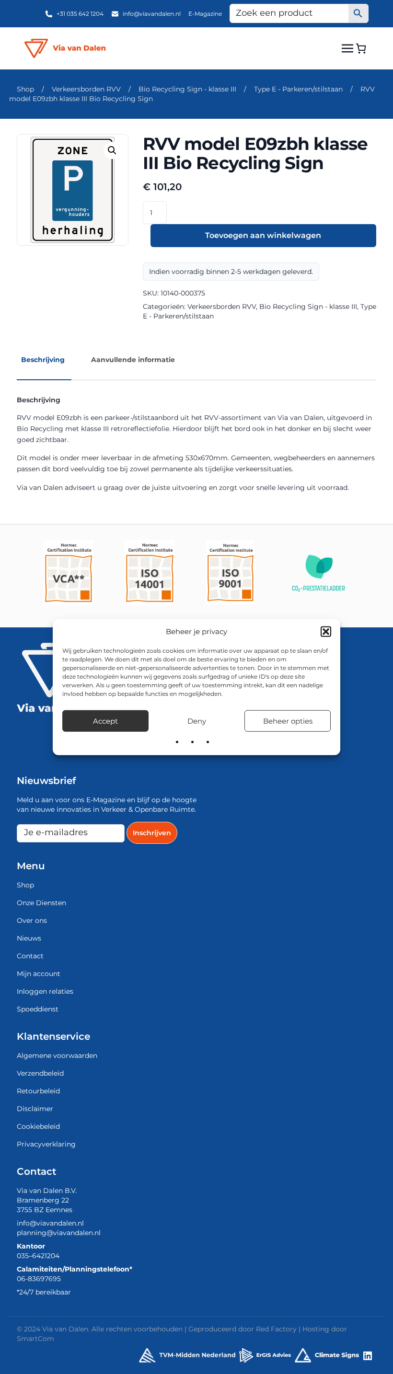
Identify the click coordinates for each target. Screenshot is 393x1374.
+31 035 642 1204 (80, 13)
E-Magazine (205, 13)
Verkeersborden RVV (86, 89)
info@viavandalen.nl (152, 13)
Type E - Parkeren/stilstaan (298, 89)
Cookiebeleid (38, 1126)
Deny (196, 720)
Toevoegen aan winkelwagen (263, 235)
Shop (25, 89)
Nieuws (29, 938)
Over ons (32, 920)
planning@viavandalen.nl (59, 1232)
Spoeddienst (37, 1009)
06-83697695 (39, 1278)
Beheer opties (287, 720)
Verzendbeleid (40, 1073)
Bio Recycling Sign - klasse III (187, 89)
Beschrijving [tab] (43, 359)
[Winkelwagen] (361, 48)
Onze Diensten (41, 902)
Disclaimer (35, 1108)
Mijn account (38, 973)
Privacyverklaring (46, 1144)
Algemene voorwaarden (57, 1055)
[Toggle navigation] (347, 48)
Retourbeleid (38, 1091)
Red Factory (276, 1329)
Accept (105, 720)
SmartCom (35, 1338)
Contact (30, 956)
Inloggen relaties (45, 991)
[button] (326, 631)
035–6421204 (38, 1255)
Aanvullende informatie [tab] (133, 359)
